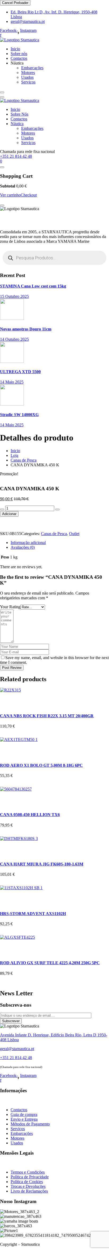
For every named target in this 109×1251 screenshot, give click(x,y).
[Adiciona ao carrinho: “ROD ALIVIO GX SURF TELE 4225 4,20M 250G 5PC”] (5, 945)
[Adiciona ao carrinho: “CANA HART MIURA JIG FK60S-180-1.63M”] (5, 846)
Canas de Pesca (24, 460)
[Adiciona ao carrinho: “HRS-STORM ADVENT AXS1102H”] (5, 895)
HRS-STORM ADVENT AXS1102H (33, 913)
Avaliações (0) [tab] (23, 547)
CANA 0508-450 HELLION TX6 (30, 814)
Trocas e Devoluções (28, 1186)
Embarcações (32, 68)
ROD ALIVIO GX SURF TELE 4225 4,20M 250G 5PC (50, 963)
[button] (7, 524)
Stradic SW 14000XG (19, 414)
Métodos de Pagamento (30, 1124)
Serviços (28, 82)
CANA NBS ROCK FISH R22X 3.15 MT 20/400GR (47, 716)
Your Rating (10, 607)
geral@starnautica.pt (28, 21)
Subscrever (11, 1021)
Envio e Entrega (24, 1119)
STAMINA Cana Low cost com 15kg (33, 286)
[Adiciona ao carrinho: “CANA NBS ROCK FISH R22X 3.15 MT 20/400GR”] (5, 698)
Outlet (74, 533)
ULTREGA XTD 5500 (20, 371)
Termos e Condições (28, 1172)
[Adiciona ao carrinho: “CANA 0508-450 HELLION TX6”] (5, 797)
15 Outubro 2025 (14, 296)
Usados (27, 77)
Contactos (19, 58)
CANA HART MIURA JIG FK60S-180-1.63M (41, 864)
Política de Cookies (27, 1181)
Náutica (17, 123)
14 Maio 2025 (12, 382)
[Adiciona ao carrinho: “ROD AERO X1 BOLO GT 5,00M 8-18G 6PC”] (5, 747)
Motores (28, 72)
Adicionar (9, 514)
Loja (14, 455)
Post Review (11, 668)
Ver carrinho (10, 195)
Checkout (29, 195)
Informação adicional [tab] (28, 542)
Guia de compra (24, 1114)
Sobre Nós (19, 114)
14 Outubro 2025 (14, 339)
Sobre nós (19, 53)
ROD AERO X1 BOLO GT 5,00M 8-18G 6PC (41, 765)
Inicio (15, 49)
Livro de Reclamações (29, 1191)
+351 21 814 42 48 (16, 156)
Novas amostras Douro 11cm (25, 329)
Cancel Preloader (15, 3)
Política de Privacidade (30, 1177)
